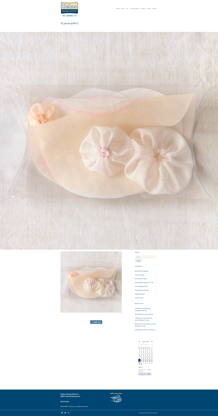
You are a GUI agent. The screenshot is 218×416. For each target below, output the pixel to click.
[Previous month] (139, 341)
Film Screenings (139, 275)
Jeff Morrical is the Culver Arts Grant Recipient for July (143, 319)
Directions (64, 401)
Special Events (139, 298)
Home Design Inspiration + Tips (144, 282)
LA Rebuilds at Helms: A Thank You (145, 330)
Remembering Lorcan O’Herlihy (144, 314)
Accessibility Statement (153, 412)
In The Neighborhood (141, 286)
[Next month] (152, 341)
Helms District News (141, 279)
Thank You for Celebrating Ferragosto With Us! (142, 309)
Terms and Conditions (143, 412)
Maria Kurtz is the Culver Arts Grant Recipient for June (145, 325)
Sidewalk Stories (140, 294)
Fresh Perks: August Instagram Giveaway (144, 373)
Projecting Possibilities (142, 290)
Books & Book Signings (141, 271)
